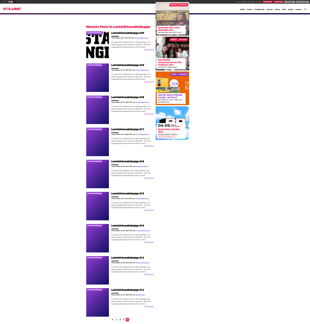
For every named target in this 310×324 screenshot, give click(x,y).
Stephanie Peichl (142, 166)
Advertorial (183, 4)
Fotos (277, 9)
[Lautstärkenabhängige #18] (97, 110)
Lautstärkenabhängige (94, 33)
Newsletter (268, 1)
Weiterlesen (149, 49)
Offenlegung (244, 1)
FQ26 (242, 9)
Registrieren (303, 1)
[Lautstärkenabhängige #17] (97, 142)
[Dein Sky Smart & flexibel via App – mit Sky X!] (172, 88)
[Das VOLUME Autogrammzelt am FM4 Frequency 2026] (172, 53)
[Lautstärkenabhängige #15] (97, 206)
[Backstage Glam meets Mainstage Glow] (172, 19)
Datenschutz (251, 1)
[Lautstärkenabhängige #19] (97, 77)
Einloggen (290, 1)
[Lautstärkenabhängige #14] (97, 238)
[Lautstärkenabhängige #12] (97, 302)
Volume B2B (278, 1)
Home (249, 9)
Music (290, 9)
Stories (174, 74)
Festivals (173, 4)
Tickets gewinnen (167, 136)
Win (284, 9)
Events (270, 9)
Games (299, 9)
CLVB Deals (259, 9)
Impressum (259, 1)
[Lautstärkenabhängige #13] (97, 270)
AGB (238, 1)
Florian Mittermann (142, 38)
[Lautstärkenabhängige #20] (97, 45)
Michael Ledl (140, 295)
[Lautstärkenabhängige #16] (97, 174)
